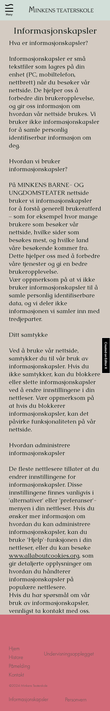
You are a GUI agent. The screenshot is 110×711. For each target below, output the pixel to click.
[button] (9, 10)
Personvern (76, 699)
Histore (16, 657)
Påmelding (19, 666)
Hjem (14, 648)
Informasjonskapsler (28, 699)
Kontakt (16, 674)
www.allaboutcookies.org (44, 555)
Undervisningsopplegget (69, 653)
